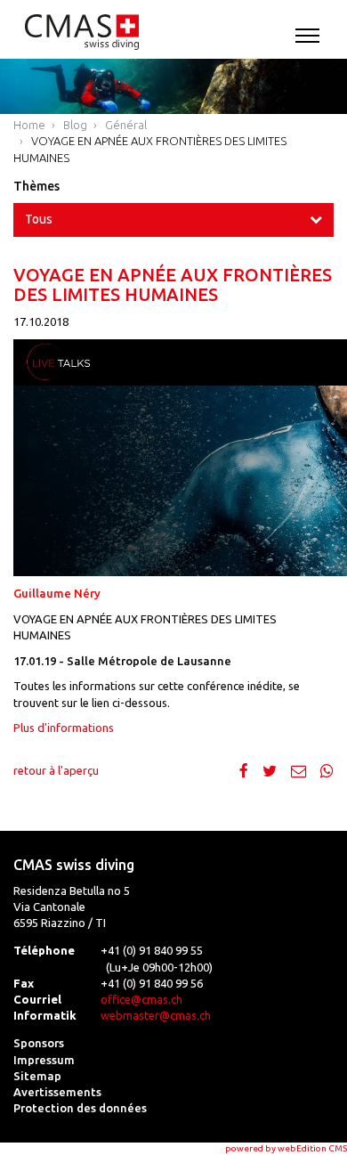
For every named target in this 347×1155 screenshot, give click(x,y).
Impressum (44, 1059)
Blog (75, 124)
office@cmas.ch (141, 999)
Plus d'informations (63, 727)
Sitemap (37, 1076)
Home (29, 124)
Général (126, 124)
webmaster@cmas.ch (156, 1015)
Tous (38, 219)
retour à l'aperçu (56, 770)
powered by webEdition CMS (286, 1148)
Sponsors (38, 1043)
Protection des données (80, 1108)
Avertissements (57, 1092)
